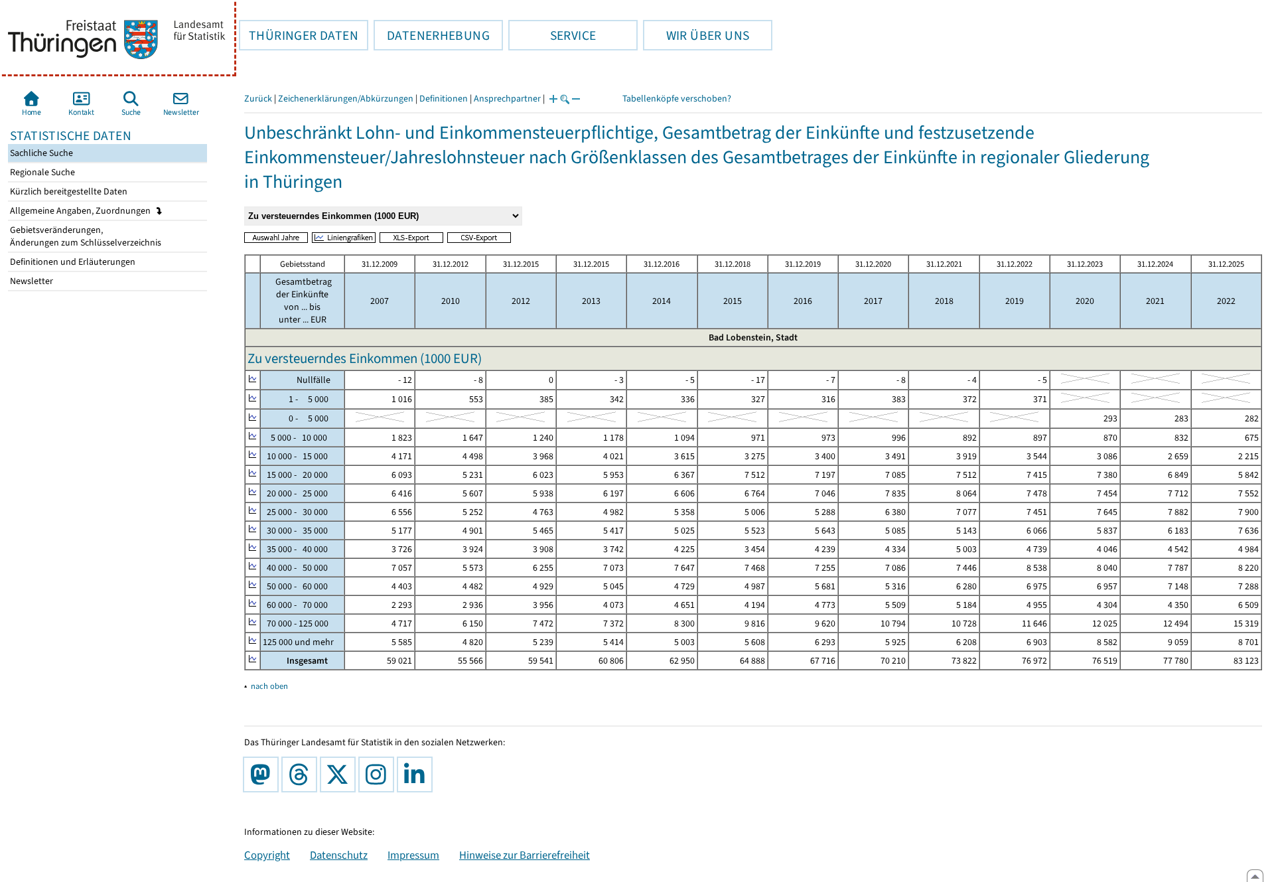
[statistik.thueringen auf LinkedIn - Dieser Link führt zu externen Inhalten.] (417, 774)
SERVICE (552, 35)
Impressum (413, 854)
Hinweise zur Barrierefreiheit (524, 854)
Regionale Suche (41, 172)
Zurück (258, 98)
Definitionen (443, 98)
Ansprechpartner (507, 98)
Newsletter (30, 281)
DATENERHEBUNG (432, 35)
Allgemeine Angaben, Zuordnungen (81, 210)
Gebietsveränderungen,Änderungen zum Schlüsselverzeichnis (84, 236)
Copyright (267, 854)
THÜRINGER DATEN (298, 35)
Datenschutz (339, 854)
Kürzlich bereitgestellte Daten (67, 191)
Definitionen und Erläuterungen (71, 262)
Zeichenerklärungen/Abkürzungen (345, 98)
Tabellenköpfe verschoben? (676, 98)
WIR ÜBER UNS (696, 35)
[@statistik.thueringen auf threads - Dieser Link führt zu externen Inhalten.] (302, 774)
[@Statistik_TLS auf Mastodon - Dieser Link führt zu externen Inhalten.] (263, 774)
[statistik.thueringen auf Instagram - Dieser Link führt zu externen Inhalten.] (379, 774)
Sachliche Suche (40, 153)
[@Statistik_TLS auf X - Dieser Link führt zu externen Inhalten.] (340, 774)
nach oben (269, 686)
